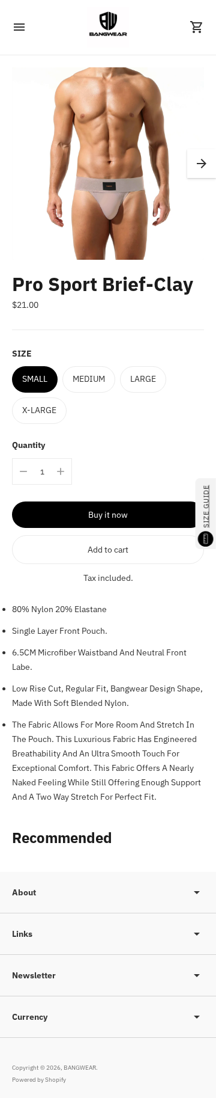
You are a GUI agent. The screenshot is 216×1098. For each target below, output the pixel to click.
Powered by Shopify (39, 1080)
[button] (201, 163)
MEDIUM (89, 378)
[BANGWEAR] (108, 27)
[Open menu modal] (19, 27)
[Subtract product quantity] (23, 471)
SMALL (34, 378)
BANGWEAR (80, 1068)
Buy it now (108, 514)
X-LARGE (39, 410)
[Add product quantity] (60, 471)
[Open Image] (108, 163)
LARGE (143, 378)
